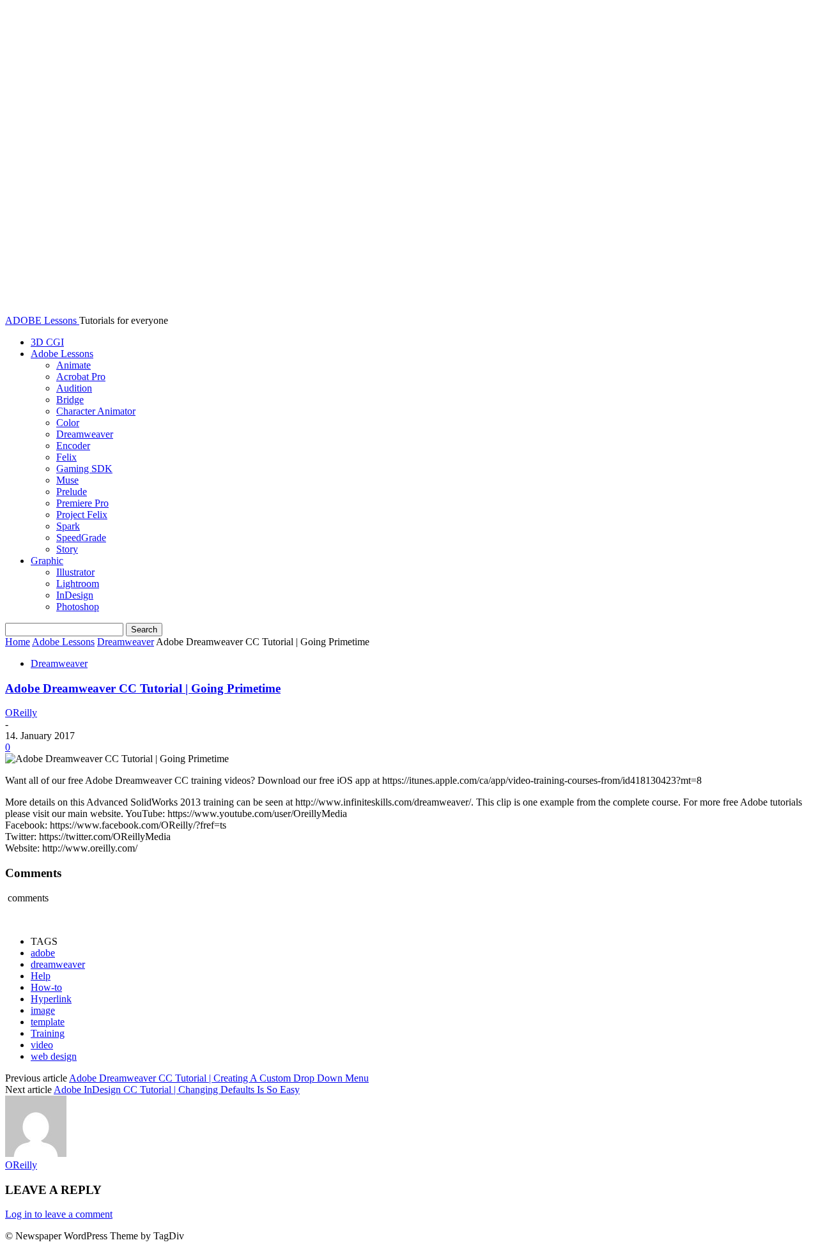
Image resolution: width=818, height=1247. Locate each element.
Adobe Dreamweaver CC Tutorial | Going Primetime (143, 688)
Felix (66, 457)
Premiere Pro (82, 503)
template (48, 1021)
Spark (68, 526)
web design (54, 1056)
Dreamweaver (84, 434)
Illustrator (75, 572)
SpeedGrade (81, 537)
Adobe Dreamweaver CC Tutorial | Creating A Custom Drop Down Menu (219, 1078)
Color (67, 422)
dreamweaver (58, 964)
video (42, 1044)
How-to (46, 987)
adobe (43, 952)
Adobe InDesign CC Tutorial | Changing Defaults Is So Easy (177, 1089)
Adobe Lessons (62, 353)
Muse (67, 480)
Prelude (71, 491)
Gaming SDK (84, 468)
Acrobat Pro (80, 376)
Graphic (47, 560)
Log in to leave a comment (58, 1214)
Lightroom (77, 583)
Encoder (73, 445)
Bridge (70, 399)
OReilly (21, 712)
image (43, 1010)
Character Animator (95, 411)
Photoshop (77, 606)
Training (48, 1033)
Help (40, 975)
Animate (73, 365)
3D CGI (47, 342)
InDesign (74, 595)
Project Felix (81, 514)
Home (17, 641)
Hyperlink (51, 998)
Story (67, 549)
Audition (74, 388)
